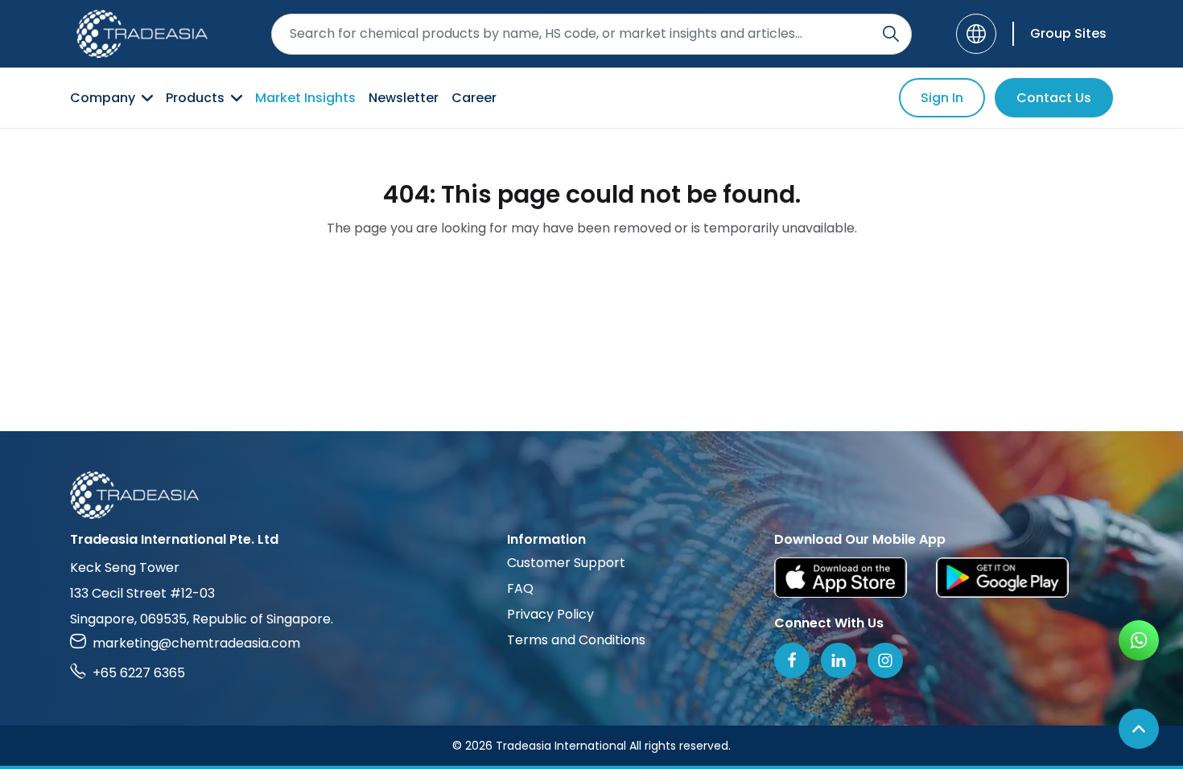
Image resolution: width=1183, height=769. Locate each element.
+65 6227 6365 (139, 673)
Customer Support (566, 562)
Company (102, 97)
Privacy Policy (550, 614)
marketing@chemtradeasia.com (196, 643)
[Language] (976, 34)
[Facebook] (792, 660)
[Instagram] (885, 660)
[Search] (891, 34)
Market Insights (305, 97)
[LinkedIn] (838, 660)
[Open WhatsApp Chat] (1139, 640)
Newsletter (404, 97)
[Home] (591, 495)
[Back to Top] (1139, 729)
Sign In (942, 97)
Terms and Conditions (576, 640)
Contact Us (1053, 97)
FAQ (520, 588)
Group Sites (1068, 33)
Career (474, 97)
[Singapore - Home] (142, 34)
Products (195, 97)
